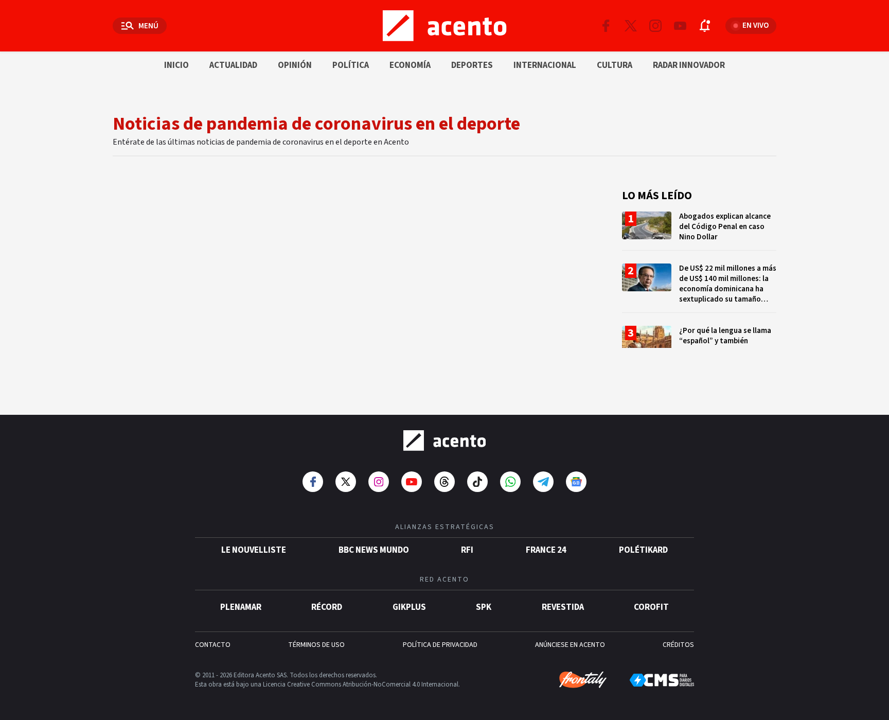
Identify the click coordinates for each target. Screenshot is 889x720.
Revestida (563, 607)
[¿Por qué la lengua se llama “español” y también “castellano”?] (699, 345)
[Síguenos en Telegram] (543, 481)
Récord (326, 607)
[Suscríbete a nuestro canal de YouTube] (680, 25)
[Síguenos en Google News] (576, 481)
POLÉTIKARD (643, 550)
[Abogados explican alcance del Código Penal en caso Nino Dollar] (699, 231)
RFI (467, 550)
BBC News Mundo (374, 550)
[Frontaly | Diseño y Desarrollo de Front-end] (583, 680)
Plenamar (240, 607)
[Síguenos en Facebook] (606, 25)
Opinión (295, 65)
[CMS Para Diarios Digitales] (662, 680)
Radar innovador (689, 65)
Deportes (472, 65)
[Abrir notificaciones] (705, 25)
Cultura (614, 65)
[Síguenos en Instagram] (655, 25)
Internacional (544, 65)
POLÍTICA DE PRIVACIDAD (440, 645)
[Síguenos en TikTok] (477, 481)
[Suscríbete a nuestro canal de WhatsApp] (510, 481)
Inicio (176, 65)
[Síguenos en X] (630, 25)
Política (350, 65)
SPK (483, 607)
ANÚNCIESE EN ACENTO (570, 645)
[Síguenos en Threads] (444, 481)
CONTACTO (212, 645)
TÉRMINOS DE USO (316, 645)
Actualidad (233, 65)
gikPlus (409, 607)
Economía (410, 65)
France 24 (546, 550)
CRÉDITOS (678, 645)
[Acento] (444, 440)
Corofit (651, 607)
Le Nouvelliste (253, 550)
